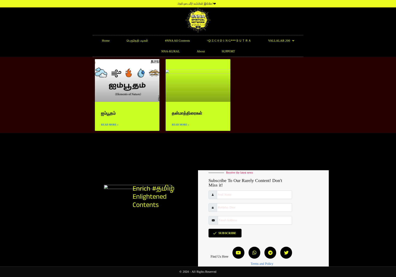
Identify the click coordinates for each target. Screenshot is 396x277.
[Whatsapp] (254, 252)
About (201, 51)
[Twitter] (286, 252)
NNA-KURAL (170, 51)
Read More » (109, 124)
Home (106, 40)
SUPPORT (228, 51)
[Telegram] (270, 252)
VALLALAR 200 (279, 40)
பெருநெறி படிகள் (137, 40)
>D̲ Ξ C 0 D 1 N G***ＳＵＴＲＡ (229, 40)
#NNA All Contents (177, 40)
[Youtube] (238, 252)
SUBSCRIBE (227, 233)
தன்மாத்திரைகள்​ (187, 113)
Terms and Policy (262, 263)
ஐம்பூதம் (108, 113)
